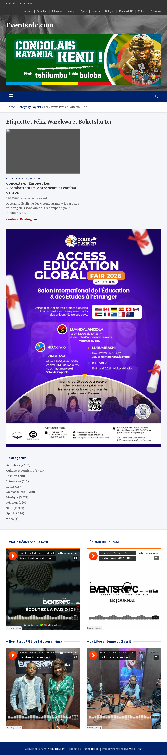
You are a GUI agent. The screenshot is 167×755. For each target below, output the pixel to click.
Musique (72, 11)
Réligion (109, 11)
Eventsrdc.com (30, 25)
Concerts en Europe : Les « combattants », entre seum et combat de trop (41, 188)
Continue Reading (19, 219)
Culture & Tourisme (20, 470)
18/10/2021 (13, 198)
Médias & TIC (126, 11)
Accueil (28, 11)
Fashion (96, 11)
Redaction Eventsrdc (35, 198)
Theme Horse (90, 749)
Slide (37, 178)
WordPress (135, 749)
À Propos (156, 11)
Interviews (57, 11)
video (10, 519)
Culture (142, 11)
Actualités (42, 11)
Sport (84, 11)
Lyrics (10, 486)
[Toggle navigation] (11, 96)
